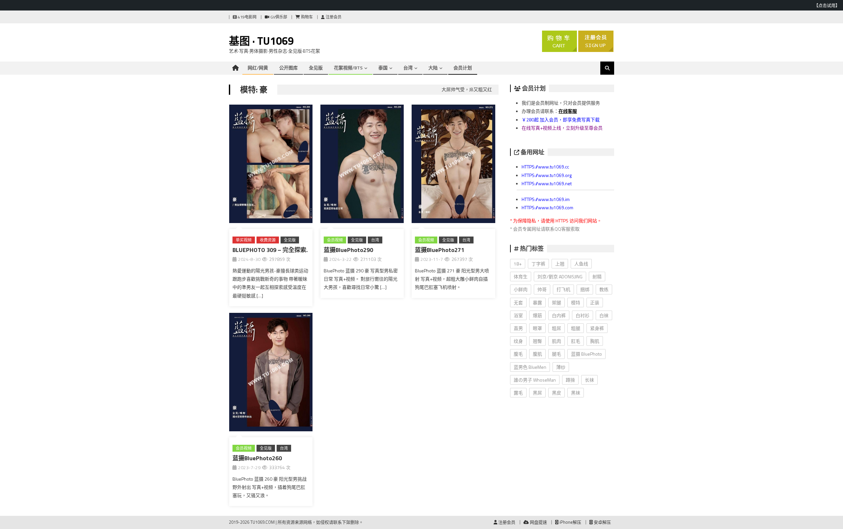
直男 (518, 328)
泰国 (383, 67)
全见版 (316, 67)
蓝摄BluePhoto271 (439, 249)
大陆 (433, 67)
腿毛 (556, 353)
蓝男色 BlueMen (530, 367)
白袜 (604, 315)
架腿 (556, 302)
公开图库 (288, 67)
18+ (518, 263)
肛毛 (575, 341)
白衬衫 (582, 315)
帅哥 (542, 289)
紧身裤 (597, 328)
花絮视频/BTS (348, 67)
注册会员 (333, 17)
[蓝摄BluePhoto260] (271, 373)
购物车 (306, 17)
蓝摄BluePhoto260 (257, 458)
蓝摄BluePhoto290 (348, 249)
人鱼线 (581, 263)
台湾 (408, 67)
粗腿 (575, 328)
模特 (575, 302)
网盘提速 (538, 522)
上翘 (559, 263)
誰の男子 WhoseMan (535, 379)
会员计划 (462, 67)
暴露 (537, 302)
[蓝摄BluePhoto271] (453, 165)
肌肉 (556, 341)
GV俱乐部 (278, 17)
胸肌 (594, 341)
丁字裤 (538, 263)
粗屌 (556, 328)
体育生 (521, 276)
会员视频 (335, 240)
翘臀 (537, 341)
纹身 (518, 341)
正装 (594, 302)
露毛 (518, 392)
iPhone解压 (569, 522)
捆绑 (584, 289)
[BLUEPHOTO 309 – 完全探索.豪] (271, 165)
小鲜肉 (521, 289)
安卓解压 (602, 522)
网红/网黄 (258, 67)
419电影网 (247, 17)
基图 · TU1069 (261, 41)
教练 (604, 289)
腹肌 (537, 353)
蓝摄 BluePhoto (586, 353)
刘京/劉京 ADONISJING (560, 276)
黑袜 (575, 392)
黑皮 (556, 392)
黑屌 (537, 392)
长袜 (589, 379)
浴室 (518, 315)
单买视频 (244, 240)
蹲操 (570, 379)
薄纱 (560, 367)
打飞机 (563, 289)
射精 (597, 276)
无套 (518, 302)
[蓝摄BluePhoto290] (362, 165)
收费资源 (268, 240)
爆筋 (537, 315)
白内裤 (559, 315)
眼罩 (537, 328)
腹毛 (518, 353)
